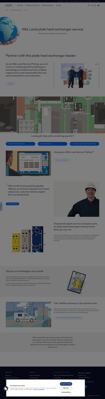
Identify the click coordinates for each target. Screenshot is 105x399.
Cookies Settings (66, 392)
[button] (5, 388)
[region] (45, 388)
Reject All (66, 388)
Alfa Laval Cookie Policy (39, 389)
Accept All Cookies (66, 384)
